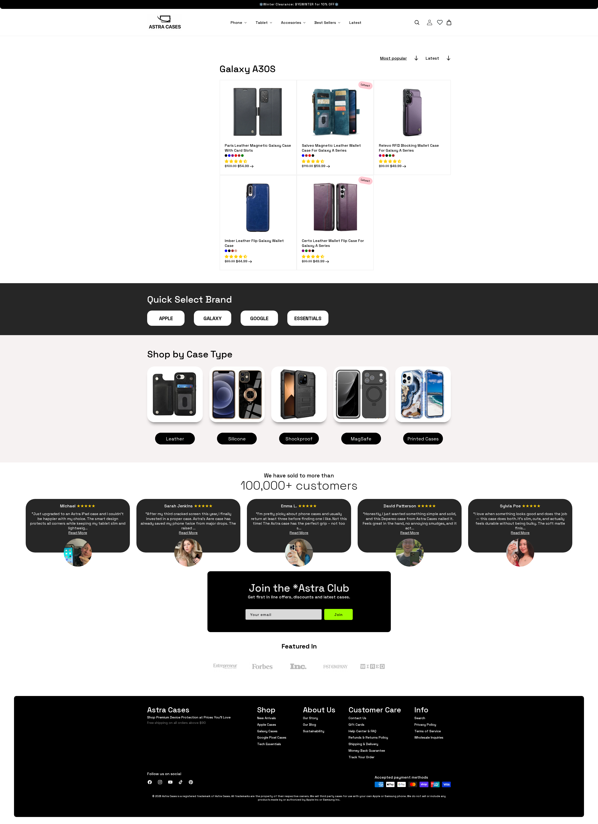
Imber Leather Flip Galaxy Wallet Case (254, 243)
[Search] (417, 22)
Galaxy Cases (267, 731)
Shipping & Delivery (363, 743)
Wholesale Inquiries (428, 737)
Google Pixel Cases (271, 737)
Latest (432, 58)
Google (259, 318)
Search (419, 718)
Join (338, 614)
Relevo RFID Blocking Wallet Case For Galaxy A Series (409, 148)
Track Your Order (361, 756)
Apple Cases (266, 724)
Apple (166, 318)
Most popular (393, 58)
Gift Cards (356, 724)
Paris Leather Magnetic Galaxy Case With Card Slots (258, 148)
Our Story (310, 718)
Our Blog (309, 724)
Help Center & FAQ (362, 731)
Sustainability (313, 731)
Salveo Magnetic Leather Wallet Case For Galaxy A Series (331, 148)
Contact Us (357, 718)
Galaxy (212, 318)
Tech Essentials (269, 743)
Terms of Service (427, 731)
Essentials (307, 318)
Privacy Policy (425, 724)
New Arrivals (266, 718)
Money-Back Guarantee (367, 750)
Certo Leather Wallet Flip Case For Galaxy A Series (333, 243)
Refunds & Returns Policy (368, 737)
